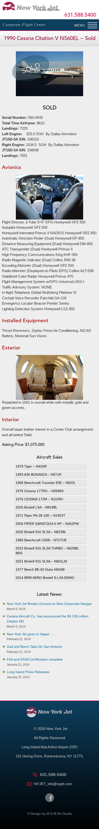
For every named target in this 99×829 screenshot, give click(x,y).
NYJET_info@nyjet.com (53, 784)
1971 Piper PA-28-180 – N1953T (40, 515)
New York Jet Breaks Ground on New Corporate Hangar (49, 604)
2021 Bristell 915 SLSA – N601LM (41, 561)
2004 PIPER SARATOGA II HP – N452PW (47, 524)
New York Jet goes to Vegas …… (32, 634)
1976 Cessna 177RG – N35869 (40, 491)
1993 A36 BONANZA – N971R (38, 474)
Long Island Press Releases (28, 672)
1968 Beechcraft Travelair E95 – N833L (46, 483)
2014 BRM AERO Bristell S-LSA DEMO (45, 578)
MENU (79, 25)
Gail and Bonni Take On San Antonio (34, 646)
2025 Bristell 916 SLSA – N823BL (41, 532)
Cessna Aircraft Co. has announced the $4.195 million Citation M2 (47, 618)
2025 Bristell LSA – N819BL (36, 507)
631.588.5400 (80, 15)
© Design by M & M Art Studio (49, 814)
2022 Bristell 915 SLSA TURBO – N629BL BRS (47, 550)
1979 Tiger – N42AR (31, 466)
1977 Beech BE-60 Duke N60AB (40, 569)
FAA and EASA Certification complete (35, 659)
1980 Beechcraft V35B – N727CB (41, 540)
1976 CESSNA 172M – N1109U (39, 499)
